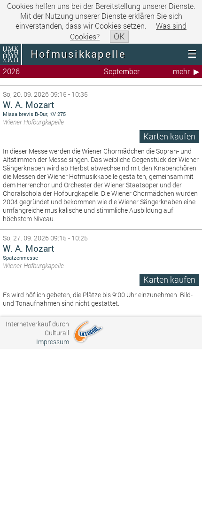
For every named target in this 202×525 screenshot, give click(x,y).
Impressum (52, 341)
